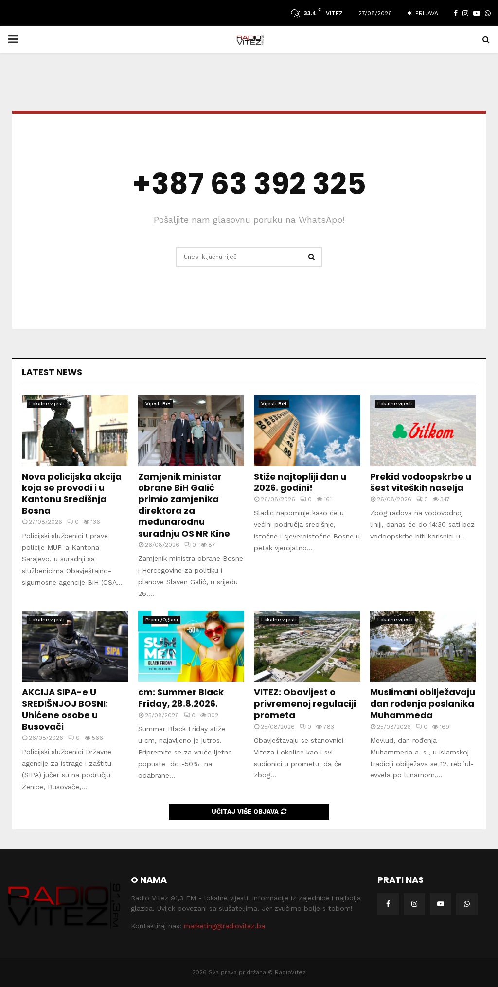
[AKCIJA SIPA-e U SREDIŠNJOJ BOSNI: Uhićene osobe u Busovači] (75, 646)
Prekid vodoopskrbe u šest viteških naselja (420, 482)
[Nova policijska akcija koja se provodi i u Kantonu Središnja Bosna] (75, 430)
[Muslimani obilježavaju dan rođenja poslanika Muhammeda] (423, 646)
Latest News (52, 372)
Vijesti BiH (158, 403)
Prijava (425, 13)
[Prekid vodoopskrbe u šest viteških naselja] (423, 430)
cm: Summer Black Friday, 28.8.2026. (181, 697)
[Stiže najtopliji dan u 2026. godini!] (307, 430)
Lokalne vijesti (47, 403)
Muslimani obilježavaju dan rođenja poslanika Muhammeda (422, 703)
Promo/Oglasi (161, 619)
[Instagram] (414, 904)
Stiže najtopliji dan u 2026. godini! (300, 482)
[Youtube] (440, 904)
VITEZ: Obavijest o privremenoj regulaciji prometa (305, 703)
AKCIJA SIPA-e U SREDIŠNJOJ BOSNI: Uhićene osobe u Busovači (65, 709)
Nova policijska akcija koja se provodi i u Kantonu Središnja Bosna (72, 493)
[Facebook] (388, 904)
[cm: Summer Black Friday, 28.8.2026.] (191, 646)
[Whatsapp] (467, 904)
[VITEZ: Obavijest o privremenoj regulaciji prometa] (307, 646)
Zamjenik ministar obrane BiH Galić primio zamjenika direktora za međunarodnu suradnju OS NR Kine (184, 504)
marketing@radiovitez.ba (224, 926)
